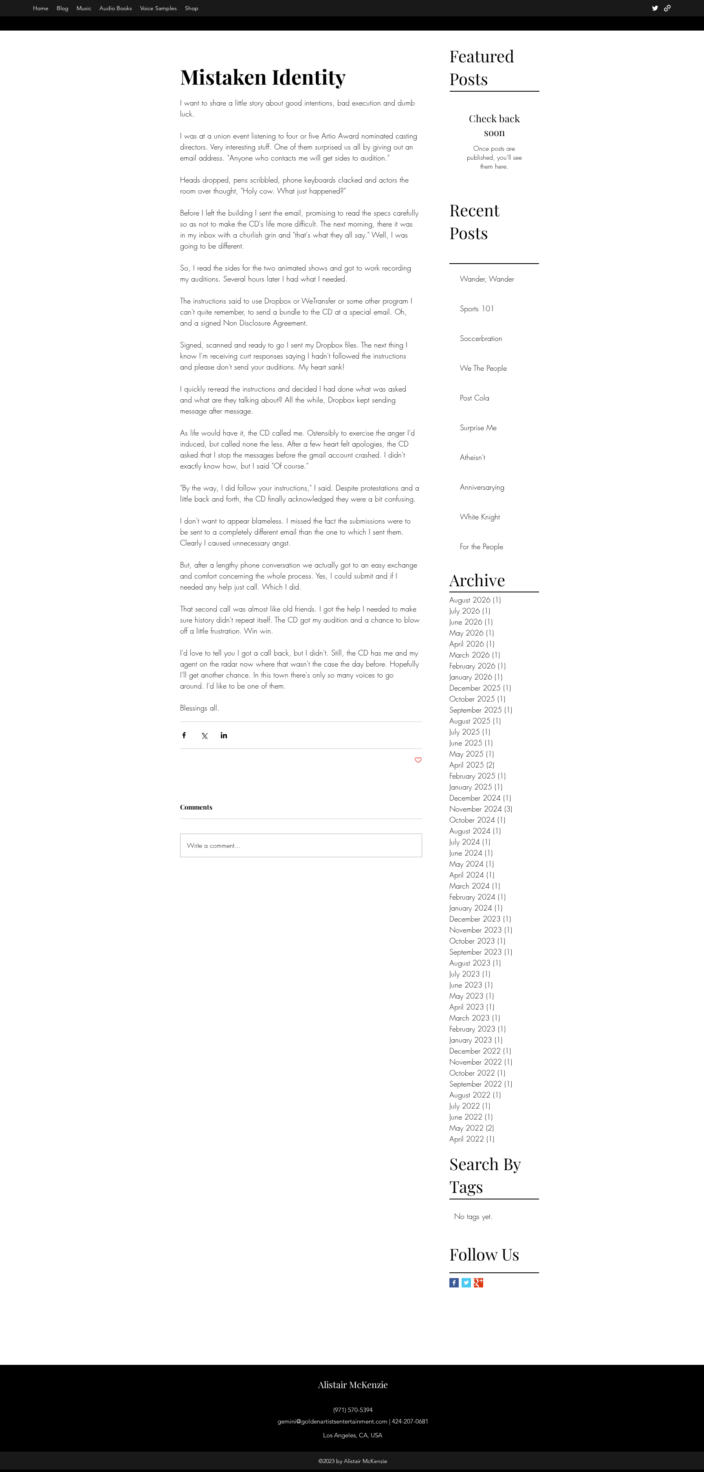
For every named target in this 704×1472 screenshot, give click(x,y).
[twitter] (655, 8)
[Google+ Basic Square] (478, 1282)
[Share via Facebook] (184, 735)
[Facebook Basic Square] (454, 1282)
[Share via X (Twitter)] (204, 735)
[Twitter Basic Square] (466, 1282)
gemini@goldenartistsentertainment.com (332, 1421)
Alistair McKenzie (353, 1384)
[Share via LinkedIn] (224, 735)
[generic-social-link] (667, 8)
